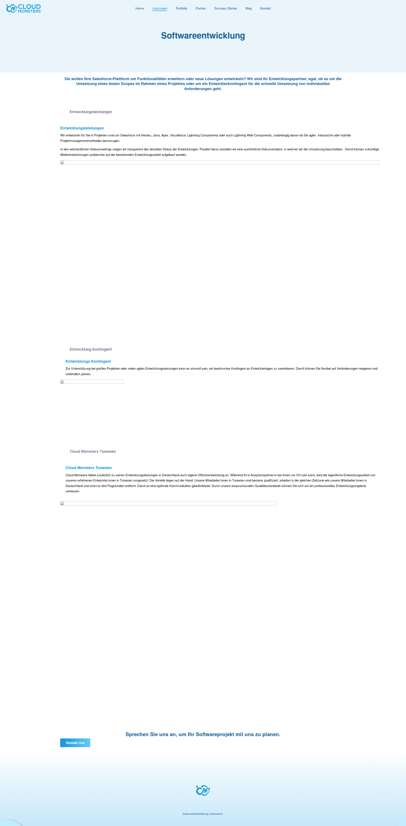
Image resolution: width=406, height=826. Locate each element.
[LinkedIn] (203, 807)
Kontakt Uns (75, 743)
